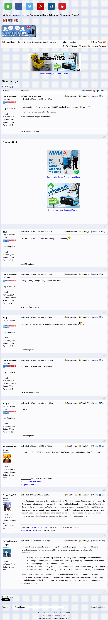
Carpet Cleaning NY (39, 527)
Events (84, 46)
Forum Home (9, 42)
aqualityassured (10, 446)
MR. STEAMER (10, 96)
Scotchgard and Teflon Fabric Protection (59, 42)
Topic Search (87, 91)
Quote (95, 96)
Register (94, 46)
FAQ (66, 46)
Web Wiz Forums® (55, 613)
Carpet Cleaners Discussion (29, 42)
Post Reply (7, 86)
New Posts (97, 42)
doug (5, 232)
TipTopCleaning (10, 541)
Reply (103, 96)
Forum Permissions (98, 607)
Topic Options (100, 91)
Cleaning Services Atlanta (31, 481)
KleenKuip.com (21, 15)
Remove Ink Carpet (29, 530)
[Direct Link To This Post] (22, 96)
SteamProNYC (9, 495)
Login (104, 46)
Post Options (72, 96)
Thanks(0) (85, 96)
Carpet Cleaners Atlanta (31, 484)
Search (75, 46)
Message (25, 91)
